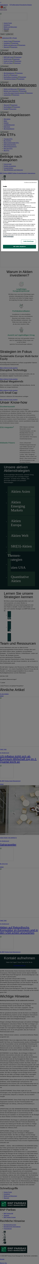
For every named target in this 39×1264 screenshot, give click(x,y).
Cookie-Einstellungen (28, 241)
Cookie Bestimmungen (8, 236)
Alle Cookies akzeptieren (19, 246)
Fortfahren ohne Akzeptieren (30, 182)
